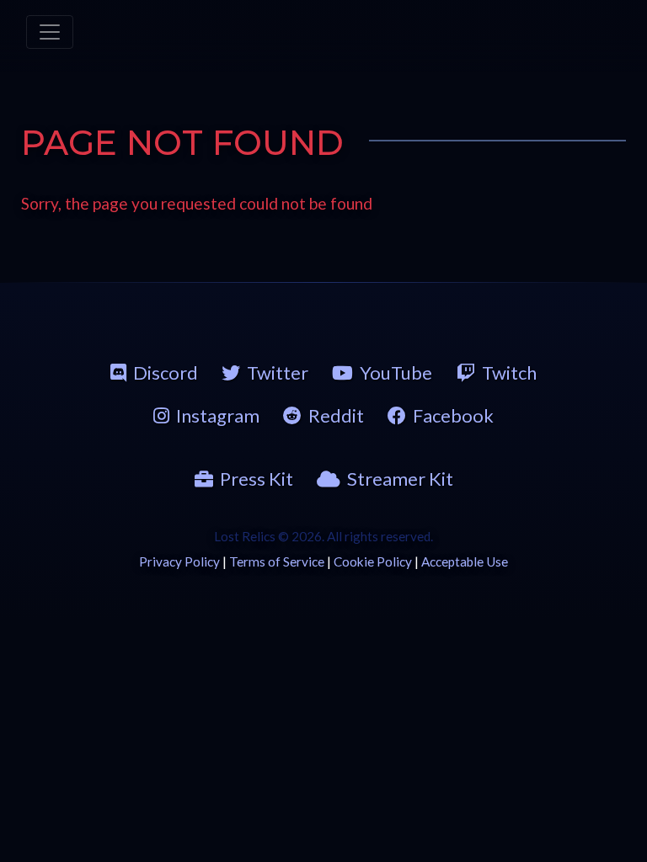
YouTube (396, 372)
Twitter (277, 372)
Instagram (217, 415)
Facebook (453, 415)
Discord (165, 372)
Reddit (336, 415)
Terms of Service (276, 561)
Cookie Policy (373, 561)
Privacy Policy (179, 561)
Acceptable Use (464, 561)
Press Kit (256, 478)
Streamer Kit (400, 478)
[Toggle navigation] (49, 32)
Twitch (509, 372)
